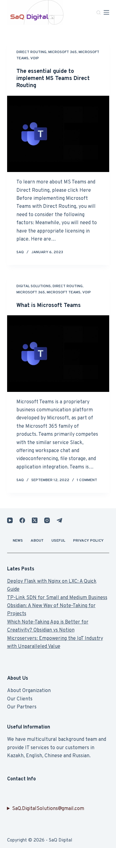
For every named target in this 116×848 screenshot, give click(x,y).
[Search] (99, 12)
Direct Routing (31, 52)
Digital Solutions (33, 286)
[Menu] (106, 12)
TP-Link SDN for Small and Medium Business (57, 598)
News (18, 541)
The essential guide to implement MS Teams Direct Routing (53, 79)
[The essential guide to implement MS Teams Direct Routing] (58, 134)
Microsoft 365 (62, 52)
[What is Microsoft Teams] (58, 353)
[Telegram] (59, 520)
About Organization (29, 691)
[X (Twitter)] (34, 520)
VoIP (34, 58)
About (37, 541)
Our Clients (19, 699)
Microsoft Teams (63, 292)
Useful (58, 541)
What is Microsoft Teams (48, 305)
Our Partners (22, 707)
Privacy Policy (88, 541)
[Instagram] (47, 520)
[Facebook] (22, 520)
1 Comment (87, 480)
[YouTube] (10, 520)
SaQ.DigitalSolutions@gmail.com (48, 809)
